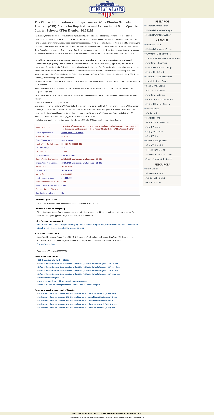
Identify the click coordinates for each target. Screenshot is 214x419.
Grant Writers (153, 126)
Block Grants (152, 108)
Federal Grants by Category (159, 30)
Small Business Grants (157, 81)
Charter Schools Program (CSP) (51, 277)
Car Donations (153, 113)
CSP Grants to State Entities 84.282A (53, 260)
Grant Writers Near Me (157, 122)
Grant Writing (153, 136)
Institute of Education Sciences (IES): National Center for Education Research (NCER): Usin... (77, 307)
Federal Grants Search (157, 25)
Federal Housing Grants (158, 104)
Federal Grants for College (159, 67)
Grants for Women (100, 413)
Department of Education (72, 133)
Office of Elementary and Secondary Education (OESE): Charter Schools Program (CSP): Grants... (79, 274)
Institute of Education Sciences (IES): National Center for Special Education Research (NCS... (77, 297)
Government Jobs (154, 173)
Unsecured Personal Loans (159, 154)
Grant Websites (153, 182)
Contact (123, 413)
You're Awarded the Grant (159, 158)
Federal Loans (153, 117)
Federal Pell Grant (155, 72)
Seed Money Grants (155, 85)
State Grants (152, 168)
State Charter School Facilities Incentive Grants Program (62, 281)
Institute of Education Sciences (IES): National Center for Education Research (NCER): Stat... (77, 304)
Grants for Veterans (155, 94)
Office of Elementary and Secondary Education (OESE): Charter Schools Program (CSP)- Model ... (79, 263)
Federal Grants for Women (159, 49)
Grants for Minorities (156, 62)
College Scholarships (156, 177)
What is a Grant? (154, 44)
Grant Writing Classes (156, 140)
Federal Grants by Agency (158, 34)
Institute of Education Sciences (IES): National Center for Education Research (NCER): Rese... (77, 293)
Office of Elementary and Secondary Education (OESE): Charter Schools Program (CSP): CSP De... (79, 267)
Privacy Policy (131, 413)
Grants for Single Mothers (158, 53)
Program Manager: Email (46, 244)
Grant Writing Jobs (155, 145)
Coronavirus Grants (155, 90)
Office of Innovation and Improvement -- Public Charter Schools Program (69, 284)
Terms (140, 413)
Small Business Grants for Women (163, 58)
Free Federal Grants (156, 149)
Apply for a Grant (154, 131)
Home (74, 413)
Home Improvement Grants (159, 99)
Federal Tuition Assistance (159, 76)
